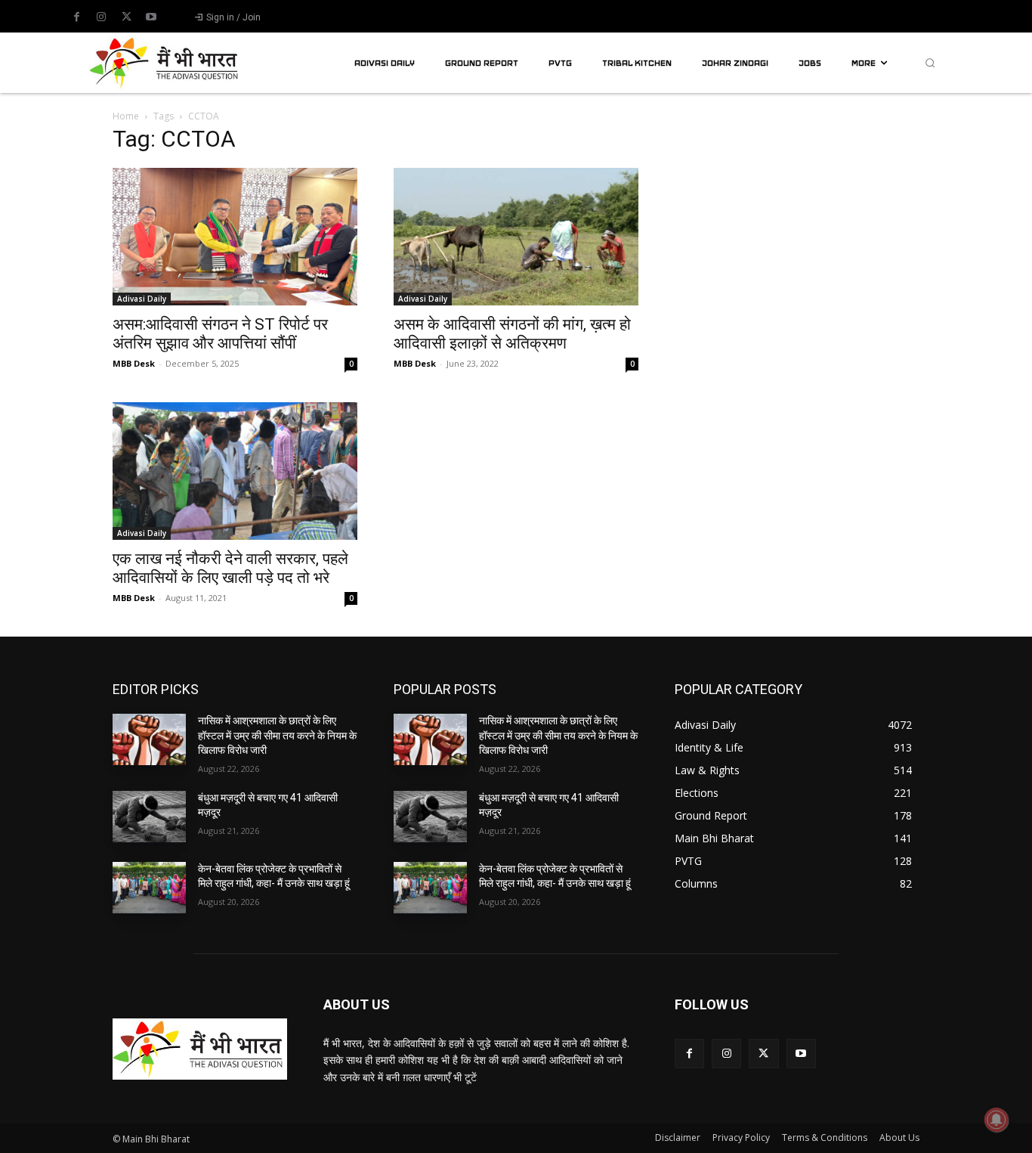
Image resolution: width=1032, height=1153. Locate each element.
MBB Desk (134, 363)
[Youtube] (151, 17)
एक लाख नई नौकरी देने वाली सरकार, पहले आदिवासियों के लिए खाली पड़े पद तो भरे (230, 568)
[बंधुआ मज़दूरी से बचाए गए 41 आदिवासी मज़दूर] (149, 816)
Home (126, 116)
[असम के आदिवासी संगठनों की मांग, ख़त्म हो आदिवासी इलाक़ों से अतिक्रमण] (516, 236)
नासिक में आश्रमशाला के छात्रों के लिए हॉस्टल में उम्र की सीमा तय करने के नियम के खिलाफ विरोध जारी (277, 735)
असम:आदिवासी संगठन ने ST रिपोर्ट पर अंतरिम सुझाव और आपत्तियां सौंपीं (220, 333)
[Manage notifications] (996, 1120)
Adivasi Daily (141, 298)
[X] (126, 17)
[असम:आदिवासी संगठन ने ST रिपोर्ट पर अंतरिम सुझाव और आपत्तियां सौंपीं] (235, 236)
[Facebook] (76, 17)
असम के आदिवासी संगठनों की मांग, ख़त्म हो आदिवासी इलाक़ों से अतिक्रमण (512, 333)
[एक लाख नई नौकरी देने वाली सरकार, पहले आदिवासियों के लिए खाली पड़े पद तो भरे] (235, 471)
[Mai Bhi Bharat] (165, 62)
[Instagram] (101, 17)
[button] (930, 63)
